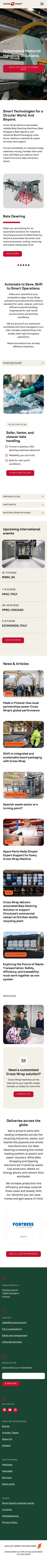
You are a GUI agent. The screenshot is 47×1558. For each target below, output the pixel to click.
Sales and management (14, 1336)
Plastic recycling (17, 424)
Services (7, 1478)
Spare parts (8, 1484)
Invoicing (7, 1510)
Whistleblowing (10, 1516)
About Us (7, 1439)
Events (6, 1426)
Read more (25, 254)
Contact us (23, 1094)
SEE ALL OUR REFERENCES (23, 1254)
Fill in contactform (12, 1329)
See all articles (9, 996)
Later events (13, 640)
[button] (18, 265)
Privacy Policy (10, 1522)
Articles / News (10, 1433)
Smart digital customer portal (18, 1503)
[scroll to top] (39, 1550)
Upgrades (7, 1471)
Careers (6, 1446)
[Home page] (21, 4)
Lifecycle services (12, 1342)
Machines (7, 1465)
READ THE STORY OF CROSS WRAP (23, 69)
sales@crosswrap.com (14, 1323)
